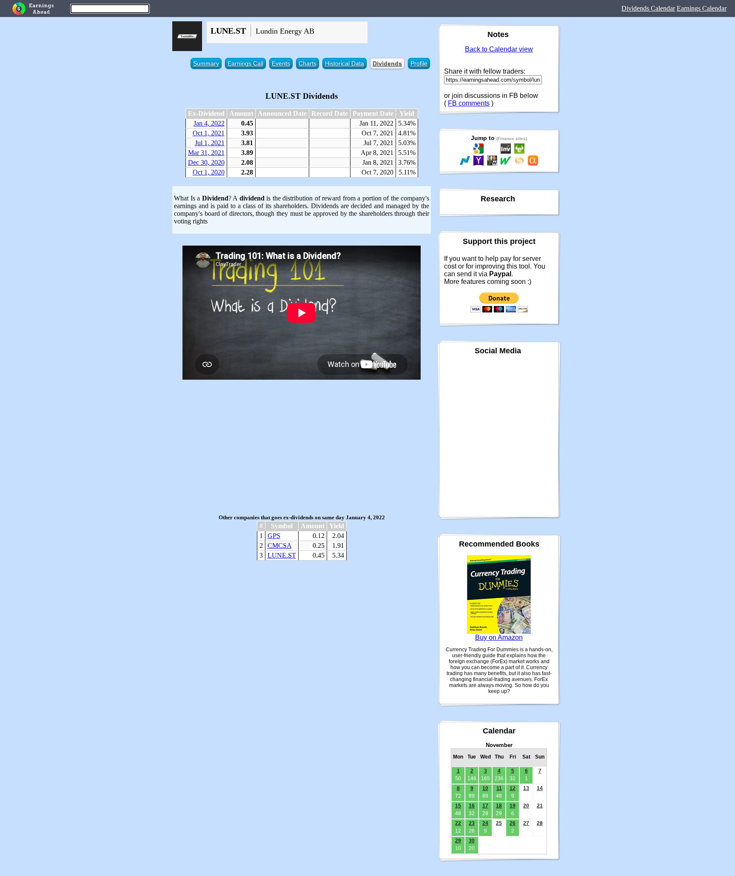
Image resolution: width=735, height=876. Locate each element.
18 (499, 806)
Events (281, 63)
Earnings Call (245, 63)
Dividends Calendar (648, 8)
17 (485, 806)
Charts (307, 63)
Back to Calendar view (499, 49)
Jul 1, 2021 (210, 142)
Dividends (387, 63)
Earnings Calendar (701, 8)
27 (526, 823)
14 (540, 788)
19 (513, 806)
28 (540, 823)
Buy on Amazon (499, 637)
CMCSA (280, 545)
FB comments (469, 103)
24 (485, 823)
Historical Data (344, 63)
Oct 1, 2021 (209, 133)
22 (458, 823)
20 (526, 806)
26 (513, 823)
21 (540, 806)
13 (526, 788)
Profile (418, 63)
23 (472, 823)
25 (499, 823)
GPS (274, 535)
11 (499, 788)
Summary (206, 63)
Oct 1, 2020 (209, 172)
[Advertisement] (301, 447)
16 (472, 806)
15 (458, 806)
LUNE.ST (282, 555)
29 (458, 841)
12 (513, 788)
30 (472, 841)
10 (485, 788)
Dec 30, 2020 (206, 162)
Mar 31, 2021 (206, 152)
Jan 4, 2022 (209, 123)
